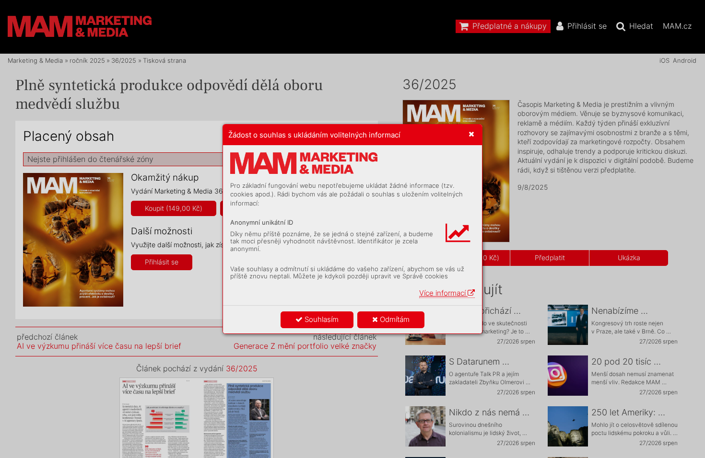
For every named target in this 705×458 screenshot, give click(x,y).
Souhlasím (321, 319)
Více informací (443, 293)
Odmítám (394, 319)
